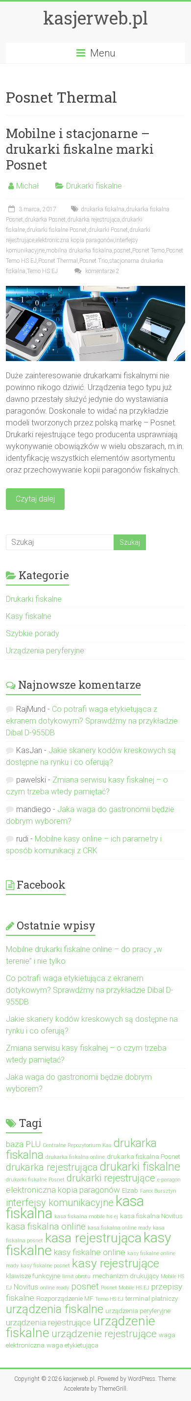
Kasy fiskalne (28, 616)
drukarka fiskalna (102, 209)
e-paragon (169, 1180)
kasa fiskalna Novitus (151, 1216)
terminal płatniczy (151, 1298)
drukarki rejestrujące (111, 1178)
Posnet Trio (93, 260)
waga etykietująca (72, 1345)
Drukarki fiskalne (94, 186)
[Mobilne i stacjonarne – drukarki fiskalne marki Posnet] (96, 290)
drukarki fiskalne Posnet (56, 229)
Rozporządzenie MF (64, 1298)
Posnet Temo (148, 250)
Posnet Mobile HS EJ (125, 1288)
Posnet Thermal (58, 260)
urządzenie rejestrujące (104, 1333)
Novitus (26, 1287)
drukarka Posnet (45, 219)
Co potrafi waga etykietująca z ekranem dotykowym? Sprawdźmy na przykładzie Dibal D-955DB (92, 720)
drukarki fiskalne (140, 1167)
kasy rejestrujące (115, 1263)
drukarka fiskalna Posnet (143, 1156)
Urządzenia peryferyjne (45, 650)
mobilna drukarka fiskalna (79, 250)
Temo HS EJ (42, 271)
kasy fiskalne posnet (45, 1265)
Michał (27, 186)
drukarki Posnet (108, 229)
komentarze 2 (101, 271)
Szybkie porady (32, 633)
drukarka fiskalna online (75, 1157)
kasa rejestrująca (93, 1238)
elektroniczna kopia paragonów (75, 240)
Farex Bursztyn (158, 1191)
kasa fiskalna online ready (119, 1228)
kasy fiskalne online (89, 1252)
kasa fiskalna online (46, 1226)
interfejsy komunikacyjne (60, 1202)
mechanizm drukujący (126, 1276)
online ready (54, 1288)
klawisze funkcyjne (33, 1276)
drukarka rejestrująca (93, 219)
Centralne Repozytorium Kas (77, 1145)
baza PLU (23, 1144)
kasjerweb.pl (95, 17)
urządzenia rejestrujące (48, 1322)
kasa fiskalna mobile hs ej (86, 1216)
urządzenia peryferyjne (137, 1311)
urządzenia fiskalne (54, 1309)
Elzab (130, 1190)
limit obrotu (76, 1276)
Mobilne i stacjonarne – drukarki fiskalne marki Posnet (80, 149)
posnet (122, 250)
